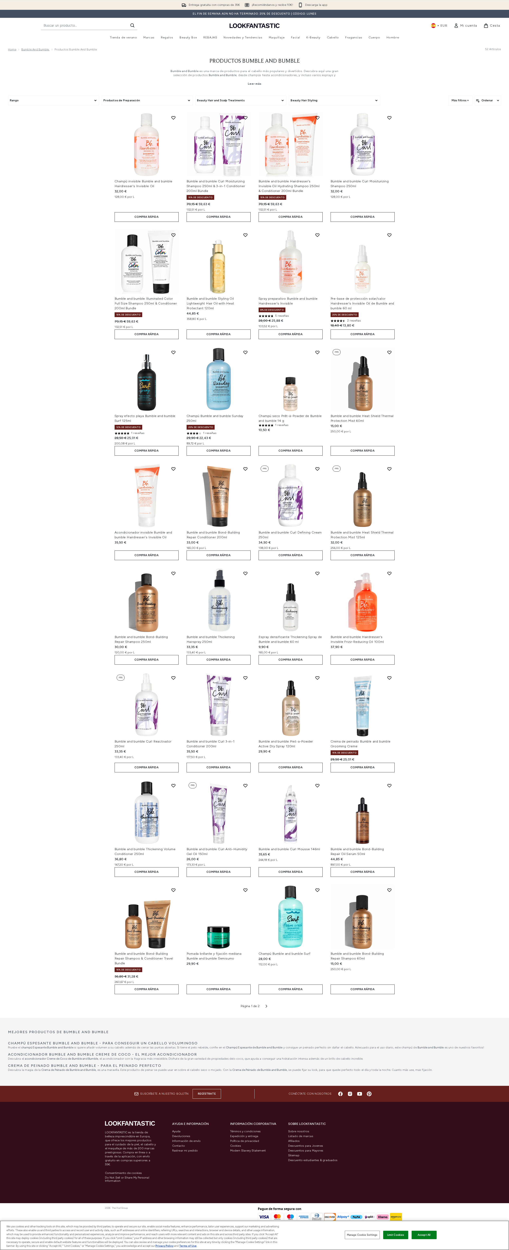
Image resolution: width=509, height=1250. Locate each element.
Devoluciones (181, 1136)
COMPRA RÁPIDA (146, 217)
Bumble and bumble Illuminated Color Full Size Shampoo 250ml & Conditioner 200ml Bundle (146, 303)
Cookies (235, 1146)
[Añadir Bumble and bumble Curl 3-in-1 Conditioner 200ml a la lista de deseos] (245, 678)
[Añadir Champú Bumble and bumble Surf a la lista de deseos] (317, 890)
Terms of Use (188, 1245)
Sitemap (293, 1155)
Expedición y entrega (244, 1136)
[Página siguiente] (266, 1006)
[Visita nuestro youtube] (359, 1094)
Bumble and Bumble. (35, 49)
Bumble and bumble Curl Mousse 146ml (289, 849)
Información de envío (186, 1141)
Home (12, 49)
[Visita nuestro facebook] (340, 1094)
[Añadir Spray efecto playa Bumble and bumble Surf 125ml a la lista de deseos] (173, 352)
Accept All (424, 1234)
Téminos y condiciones (245, 1131)
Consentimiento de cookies (123, 1173)
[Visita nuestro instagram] (350, 1094)
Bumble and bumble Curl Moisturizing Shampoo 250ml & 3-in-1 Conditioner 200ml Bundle (216, 186)
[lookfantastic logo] (255, 25)
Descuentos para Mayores (305, 1150)
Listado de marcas (300, 1136)
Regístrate (207, 1093)
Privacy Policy (164, 1245)
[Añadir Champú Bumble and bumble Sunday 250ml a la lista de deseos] (245, 352)
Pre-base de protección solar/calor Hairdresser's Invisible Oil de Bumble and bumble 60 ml (362, 303)
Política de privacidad (244, 1141)
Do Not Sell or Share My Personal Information (127, 1179)
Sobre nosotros (298, 1131)
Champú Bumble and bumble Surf (285, 954)
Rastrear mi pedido (185, 1150)
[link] (465, 26)
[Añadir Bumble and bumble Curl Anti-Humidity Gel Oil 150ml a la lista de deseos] (245, 785)
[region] (254, 1235)
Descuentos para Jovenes (305, 1146)
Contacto (178, 1146)
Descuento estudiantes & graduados (313, 1160)
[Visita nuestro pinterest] (369, 1094)
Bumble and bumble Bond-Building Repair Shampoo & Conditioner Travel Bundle (144, 958)
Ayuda (176, 1131)
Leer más (254, 83)
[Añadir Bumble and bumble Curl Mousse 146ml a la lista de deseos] (317, 785)
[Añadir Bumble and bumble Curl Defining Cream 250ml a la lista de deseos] (317, 469)
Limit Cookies (395, 1234)
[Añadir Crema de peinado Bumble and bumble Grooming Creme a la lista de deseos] (389, 678)
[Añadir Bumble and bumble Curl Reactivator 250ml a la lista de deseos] (173, 678)
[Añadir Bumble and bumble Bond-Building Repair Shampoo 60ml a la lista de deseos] (389, 890)
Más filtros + (460, 100)
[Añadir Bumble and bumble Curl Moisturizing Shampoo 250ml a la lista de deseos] (389, 118)
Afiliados (294, 1141)
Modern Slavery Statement (248, 1150)
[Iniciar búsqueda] (132, 25)
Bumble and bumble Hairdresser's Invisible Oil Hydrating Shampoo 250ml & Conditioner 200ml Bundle (289, 186)
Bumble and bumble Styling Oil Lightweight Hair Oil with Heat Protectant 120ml (210, 303)
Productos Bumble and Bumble (254, 61)
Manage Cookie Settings (362, 1234)
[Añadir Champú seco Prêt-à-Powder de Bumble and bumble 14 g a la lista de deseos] (317, 352)
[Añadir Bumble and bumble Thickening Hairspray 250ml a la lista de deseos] (245, 573)
